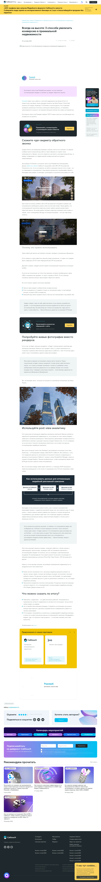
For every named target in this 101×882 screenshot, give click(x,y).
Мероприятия (73, 2)
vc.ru (35, 625)
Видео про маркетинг (75, 841)
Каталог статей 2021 (58, 853)
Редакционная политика (40, 868)
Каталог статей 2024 (75, 855)
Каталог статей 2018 (40, 850)
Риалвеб (32, 77)
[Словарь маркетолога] (81, 2)
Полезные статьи (62, 2)
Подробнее (69, 128)
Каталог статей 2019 (40, 853)
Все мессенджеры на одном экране (92, 135)
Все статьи (93, 762)
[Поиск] (86, 2)
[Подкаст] (6, 875)
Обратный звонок (9, 703)
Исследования (27, 2)
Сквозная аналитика (40, 841)
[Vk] (5, 847)
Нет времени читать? (92, 110)
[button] (74, 632)
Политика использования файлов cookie (43, 870)
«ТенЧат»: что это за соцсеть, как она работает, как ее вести (92, 130)
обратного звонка (32, 166)
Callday (54, 839)
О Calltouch (93, 2)
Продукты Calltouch (39, 2)
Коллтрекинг (38, 839)
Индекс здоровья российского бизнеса (76, 845)
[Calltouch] (10, 837)
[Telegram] (8, 847)
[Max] (11, 847)
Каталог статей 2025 (75, 858)
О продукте (38, 836)
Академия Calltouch (75, 836)
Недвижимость (14, 707)
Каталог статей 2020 (58, 850)
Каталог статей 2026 (75, 860)
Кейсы (19, 2)
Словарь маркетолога (75, 839)
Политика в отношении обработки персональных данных (47, 864)
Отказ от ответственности (40, 866)
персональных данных (60, 751)
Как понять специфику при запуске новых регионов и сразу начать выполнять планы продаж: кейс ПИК (92, 122)
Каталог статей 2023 (75, 853)
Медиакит (61, 720)
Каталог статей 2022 (75, 850)
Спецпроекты (51, 2)
